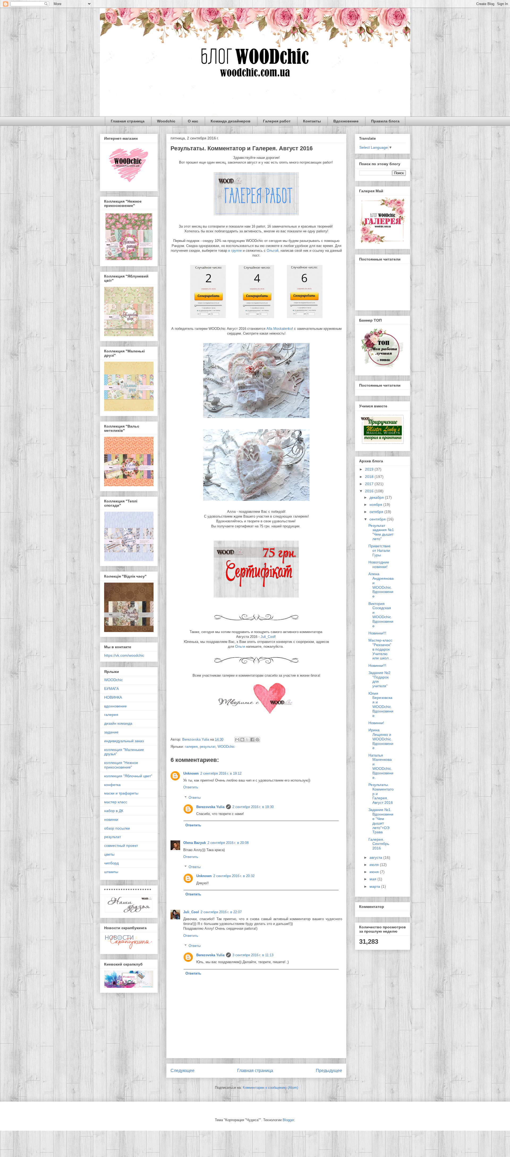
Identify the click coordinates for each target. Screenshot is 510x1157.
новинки (111, 819)
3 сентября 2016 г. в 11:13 (252, 955)
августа (376, 857)
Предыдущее (329, 1070)
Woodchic (166, 121)
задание (111, 732)
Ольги (240, 646)
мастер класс (115, 802)
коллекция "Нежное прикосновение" (121, 765)
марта (375, 886)
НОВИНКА (113, 697)
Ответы (195, 798)
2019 (370, 469)
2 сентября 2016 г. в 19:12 (220, 773)
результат (207, 747)
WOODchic (226, 747)
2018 (370, 477)
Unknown (191, 773)
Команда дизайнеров (230, 121)
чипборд (111, 863)
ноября (376, 504)
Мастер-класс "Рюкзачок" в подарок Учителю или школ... (380, 649)
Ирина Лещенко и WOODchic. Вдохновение (380, 739)
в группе (235, 251)
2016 (370, 491)
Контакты (312, 121)
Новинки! (376, 723)
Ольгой (272, 251)
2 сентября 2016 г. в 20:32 (233, 876)
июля (374, 865)
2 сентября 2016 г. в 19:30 (253, 807)
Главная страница (127, 121)
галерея (191, 747)
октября (376, 512)
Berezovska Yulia (210, 807)
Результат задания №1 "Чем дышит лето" (381, 532)
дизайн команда (118, 723)
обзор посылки (117, 828)
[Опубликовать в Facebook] (252, 739)
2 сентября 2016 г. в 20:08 (228, 843)
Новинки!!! (377, 633)
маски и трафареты (121, 793)
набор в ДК (113, 811)
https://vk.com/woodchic (124, 655)
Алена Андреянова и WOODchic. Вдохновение (381, 585)
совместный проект (121, 845)
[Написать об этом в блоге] (242, 739)
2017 (370, 484)
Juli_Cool (268, 637)
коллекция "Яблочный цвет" (128, 776)
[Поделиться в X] (247, 739)
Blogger (288, 1120)
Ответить (190, 787)
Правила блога (385, 121)
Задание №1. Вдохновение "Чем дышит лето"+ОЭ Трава (380, 821)
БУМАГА (111, 688)
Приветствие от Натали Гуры (379, 550)
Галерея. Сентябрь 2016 (378, 844)
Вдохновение (346, 121)
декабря (377, 497)
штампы (111, 872)
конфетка (112, 785)
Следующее (182, 1070)
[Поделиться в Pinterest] (257, 739)
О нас (193, 121)
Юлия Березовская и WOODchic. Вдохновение (380, 704)
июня (374, 872)
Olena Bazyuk (194, 843)
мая (373, 879)
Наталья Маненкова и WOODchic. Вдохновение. (380, 766)
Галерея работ (277, 121)
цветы (109, 854)
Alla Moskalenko (279, 329)
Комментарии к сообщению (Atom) (270, 1088)
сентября (378, 519)
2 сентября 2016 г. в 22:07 (221, 912)
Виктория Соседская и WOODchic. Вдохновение (380, 614)
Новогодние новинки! (378, 564)
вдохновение (115, 706)
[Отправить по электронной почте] (237, 739)
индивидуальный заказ (124, 741)
